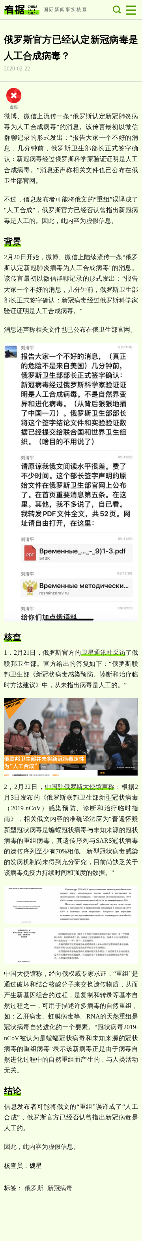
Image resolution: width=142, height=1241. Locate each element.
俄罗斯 (33, 1188)
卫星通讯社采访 (103, 652)
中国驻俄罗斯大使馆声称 (79, 786)
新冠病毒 (60, 1188)
